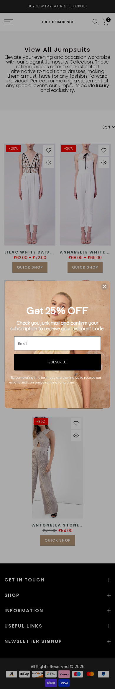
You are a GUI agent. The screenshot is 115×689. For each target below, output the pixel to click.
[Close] (104, 286)
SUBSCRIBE (57, 362)
